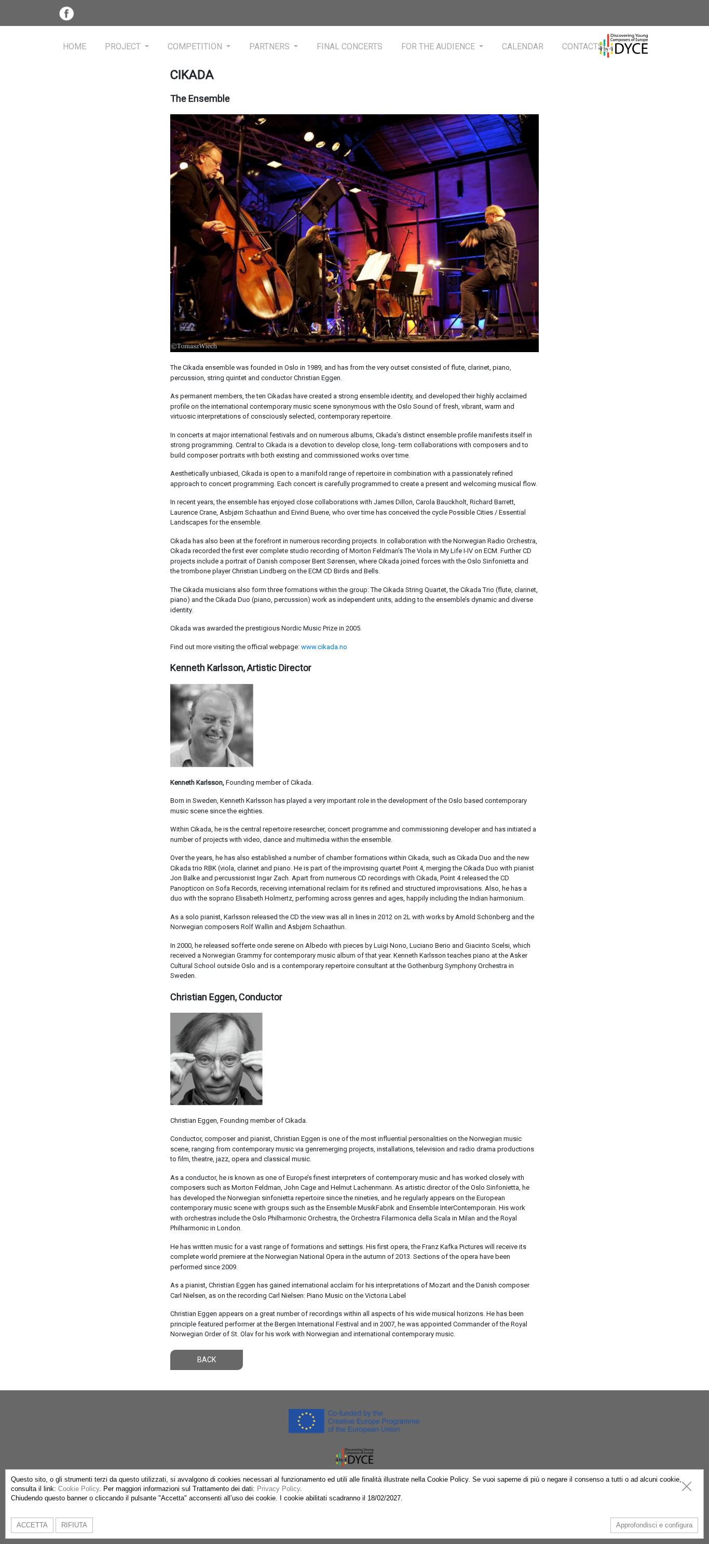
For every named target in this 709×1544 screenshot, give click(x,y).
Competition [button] (196, 46)
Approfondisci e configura (654, 1525)
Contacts (582, 46)
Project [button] (124, 46)
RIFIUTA (74, 1525)
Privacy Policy (278, 1489)
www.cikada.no (324, 647)
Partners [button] (270, 46)
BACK (206, 1359)
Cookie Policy (78, 1489)
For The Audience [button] (439, 46)
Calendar (522, 46)
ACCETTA (32, 1525)
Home (74, 46)
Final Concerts (350, 46)
